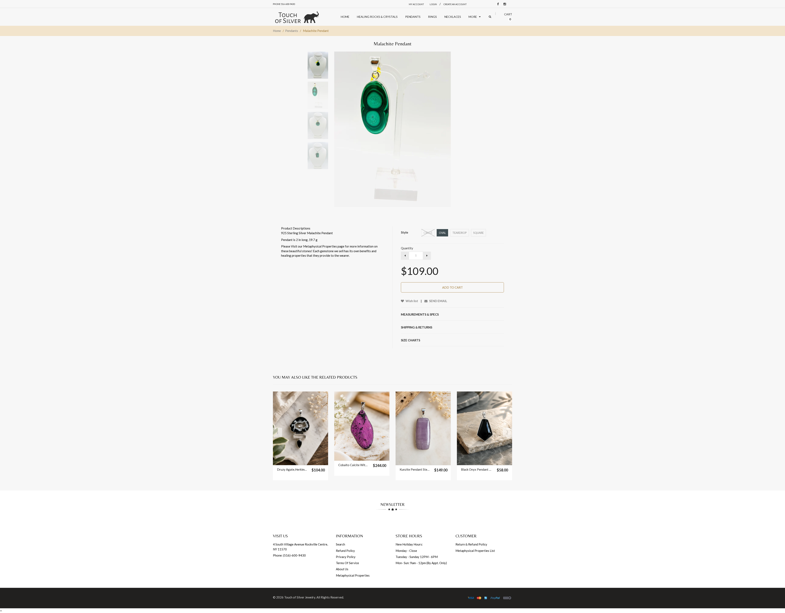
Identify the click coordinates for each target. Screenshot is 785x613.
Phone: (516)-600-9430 (289, 555)
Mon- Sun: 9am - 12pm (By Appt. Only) (421, 563)
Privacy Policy (345, 557)
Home (277, 31)
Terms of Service (347, 563)
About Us (342, 569)
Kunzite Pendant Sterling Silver (415, 469)
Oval (442, 232)
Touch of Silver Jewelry (299, 597)
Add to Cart (452, 287)
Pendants (291, 31)
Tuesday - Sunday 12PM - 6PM (417, 557)
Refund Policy (345, 550)
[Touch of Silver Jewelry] (297, 17)
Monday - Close (406, 550)
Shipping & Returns (416, 327)
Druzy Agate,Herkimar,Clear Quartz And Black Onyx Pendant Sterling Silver (292, 469)
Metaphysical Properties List (475, 550)
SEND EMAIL (437, 301)
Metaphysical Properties (353, 575)
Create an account (455, 4)
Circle (428, 232)
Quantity (407, 248)
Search (340, 544)
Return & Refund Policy (471, 544)
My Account (416, 4)
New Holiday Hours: (409, 544)
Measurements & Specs (420, 314)
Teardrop (459, 232)
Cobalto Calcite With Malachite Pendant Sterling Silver (353, 465)
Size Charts (410, 340)
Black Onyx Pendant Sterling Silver (476, 469)
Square (478, 232)
